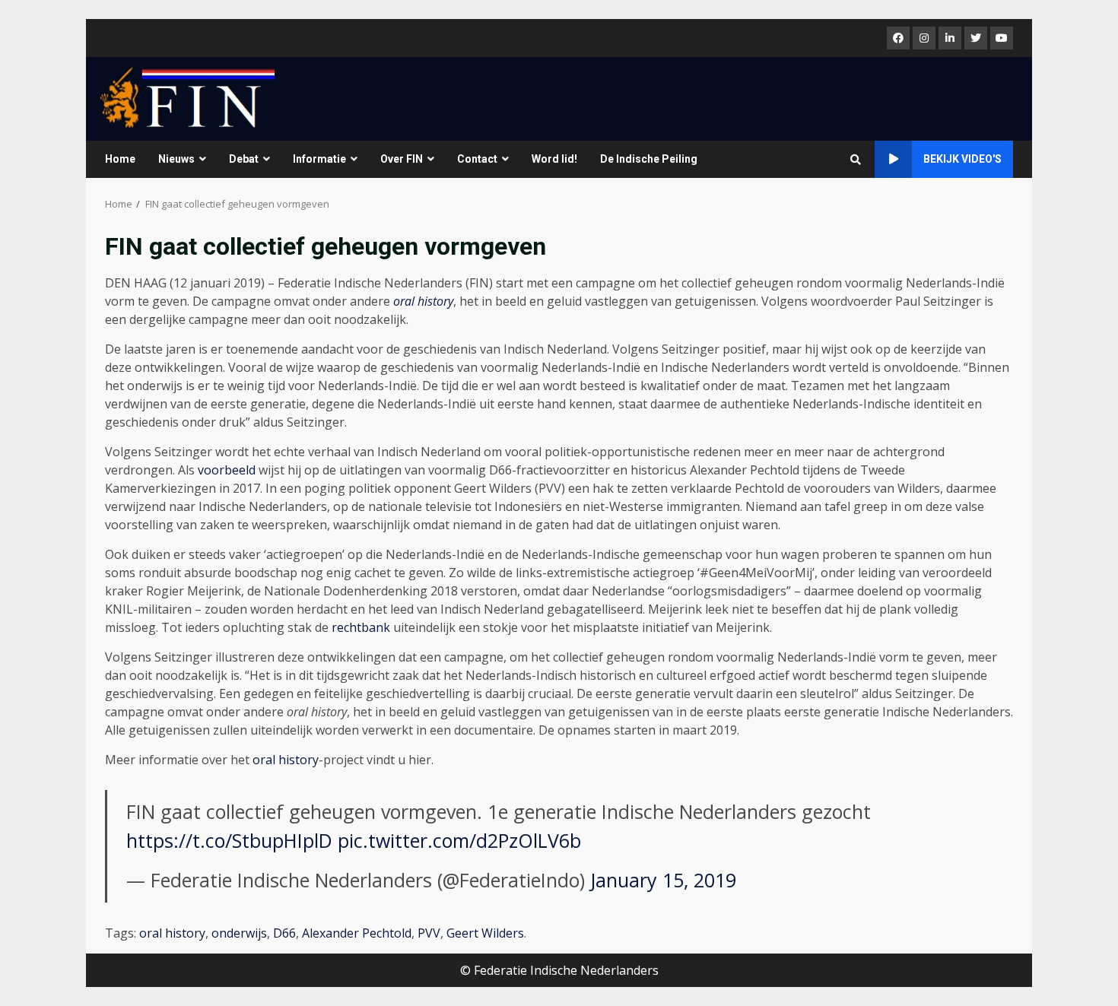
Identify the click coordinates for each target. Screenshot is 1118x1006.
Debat (244, 159)
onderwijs (239, 933)
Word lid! (554, 159)
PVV (429, 933)
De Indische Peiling (648, 159)
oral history (423, 301)
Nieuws (176, 159)
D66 (284, 933)
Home (120, 159)
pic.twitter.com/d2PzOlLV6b (459, 840)
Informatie (319, 159)
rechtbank (361, 627)
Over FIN (401, 159)
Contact (477, 159)
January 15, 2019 (663, 880)
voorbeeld (227, 470)
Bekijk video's (962, 159)
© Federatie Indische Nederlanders (559, 970)
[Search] (855, 159)
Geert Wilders (485, 933)
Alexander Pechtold (356, 933)
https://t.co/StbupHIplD (229, 840)
